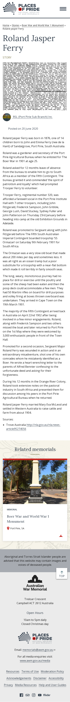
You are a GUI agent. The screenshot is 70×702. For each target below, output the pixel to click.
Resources (12, 671)
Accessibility (56, 678)
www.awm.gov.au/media (35, 660)
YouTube (39, 695)
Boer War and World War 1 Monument (43, 25)
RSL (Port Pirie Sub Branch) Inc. (32, 117)
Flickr (47, 695)
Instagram (33, 695)
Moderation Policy (52, 671)
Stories (15, 25)
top (62, 576)
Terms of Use (30, 671)
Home (6, 25)
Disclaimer (40, 678)
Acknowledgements (18, 678)
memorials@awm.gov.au (37, 650)
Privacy (8, 685)
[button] (63, 9)
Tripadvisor (27, 695)
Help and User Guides (52, 685)
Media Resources (26, 685)
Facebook (21, 695)
